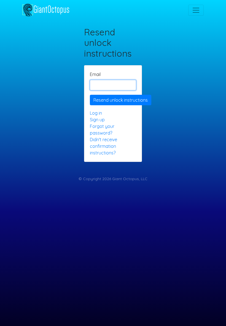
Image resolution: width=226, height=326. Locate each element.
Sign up (97, 119)
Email (95, 74)
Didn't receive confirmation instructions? (103, 146)
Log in (96, 113)
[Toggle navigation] (196, 10)
